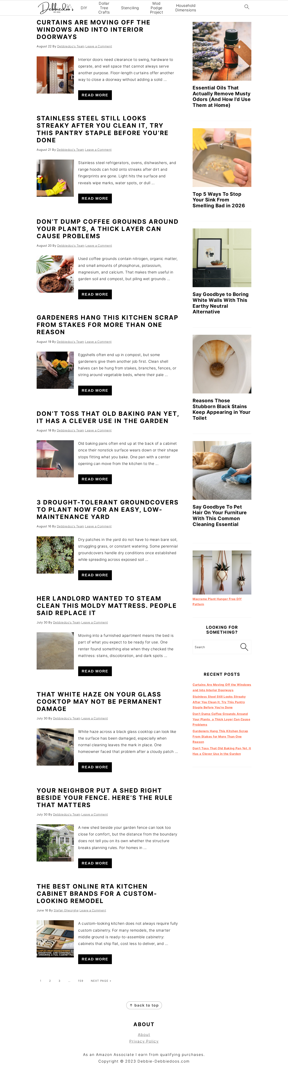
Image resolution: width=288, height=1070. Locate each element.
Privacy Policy (144, 1041)
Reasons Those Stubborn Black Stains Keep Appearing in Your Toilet (221, 409)
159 (80, 980)
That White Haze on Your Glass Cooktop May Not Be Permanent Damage (99, 701)
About (144, 1034)
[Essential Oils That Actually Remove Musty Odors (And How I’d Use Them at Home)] (222, 51)
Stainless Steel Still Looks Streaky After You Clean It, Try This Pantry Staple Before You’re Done (103, 129)
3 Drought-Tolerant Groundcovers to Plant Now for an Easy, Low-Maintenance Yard (108, 509)
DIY (84, 8)
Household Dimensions (185, 8)
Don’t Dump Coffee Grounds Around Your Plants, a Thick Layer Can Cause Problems (108, 229)
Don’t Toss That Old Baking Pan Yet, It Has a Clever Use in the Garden (108, 417)
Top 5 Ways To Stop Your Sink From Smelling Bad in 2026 (219, 199)
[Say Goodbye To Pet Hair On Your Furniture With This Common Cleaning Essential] (222, 470)
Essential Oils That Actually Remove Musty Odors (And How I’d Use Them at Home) (222, 96)
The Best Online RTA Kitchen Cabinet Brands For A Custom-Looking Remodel (97, 893)
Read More (95, 95)
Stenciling (130, 8)
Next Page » (101, 980)
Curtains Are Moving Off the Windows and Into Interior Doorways (94, 29)
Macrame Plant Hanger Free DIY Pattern (217, 601)
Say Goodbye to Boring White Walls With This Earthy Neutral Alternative (221, 303)
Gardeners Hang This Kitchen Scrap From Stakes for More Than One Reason (107, 325)
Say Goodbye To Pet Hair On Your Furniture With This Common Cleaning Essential (220, 515)
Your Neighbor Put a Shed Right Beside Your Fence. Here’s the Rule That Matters (105, 797)
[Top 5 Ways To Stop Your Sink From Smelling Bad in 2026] (222, 157)
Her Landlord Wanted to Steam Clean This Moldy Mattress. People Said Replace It (107, 605)
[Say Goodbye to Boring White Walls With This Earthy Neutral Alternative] (222, 257)
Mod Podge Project (156, 8)
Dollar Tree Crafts (104, 8)
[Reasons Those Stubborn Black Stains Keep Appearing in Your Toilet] (222, 364)
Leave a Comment (98, 46)
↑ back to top (144, 1005)
